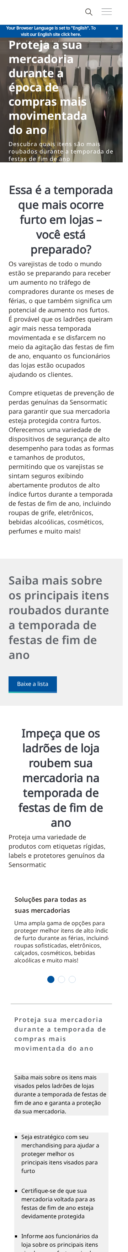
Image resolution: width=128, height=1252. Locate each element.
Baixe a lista (32, 684)
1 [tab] (50, 979)
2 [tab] (61, 979)
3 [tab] (72, 979)
